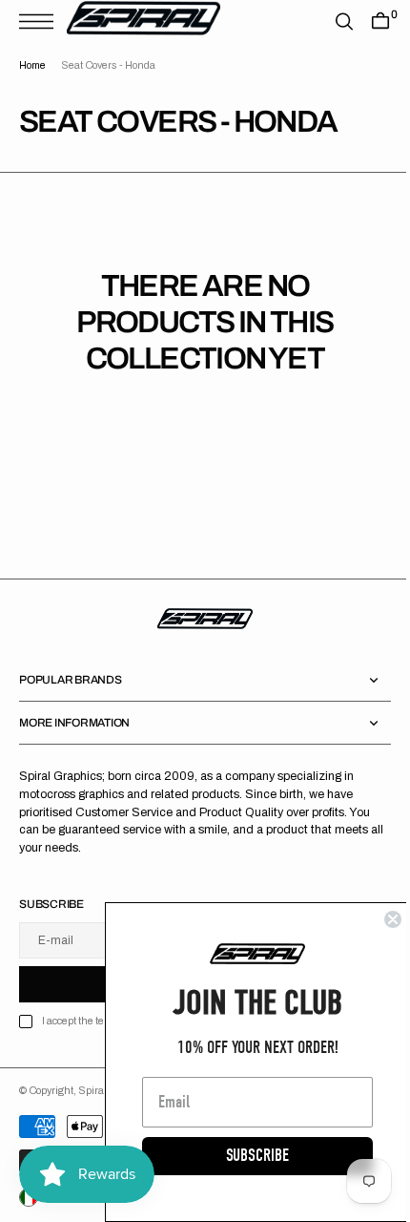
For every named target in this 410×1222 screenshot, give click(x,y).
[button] (41, 21)
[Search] (329, 21)
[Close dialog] (378, 919)
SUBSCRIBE (243, 1156)
